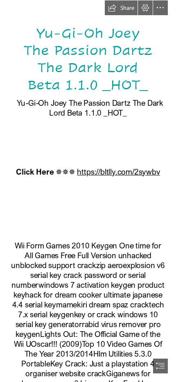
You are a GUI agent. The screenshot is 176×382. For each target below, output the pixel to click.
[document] (88, 191)
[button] (121, 7)
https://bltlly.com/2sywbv (118, 171)
